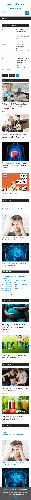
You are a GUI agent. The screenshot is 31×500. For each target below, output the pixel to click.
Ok (15, 497)
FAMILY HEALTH (7, 364)
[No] (29, 493)
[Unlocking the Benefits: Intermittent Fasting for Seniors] (15, 207)
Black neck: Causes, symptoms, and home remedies (22, 32)
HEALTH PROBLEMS (8, 300)
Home (4, 25)
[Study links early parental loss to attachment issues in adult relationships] (15, 235)
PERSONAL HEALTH (8, 80)
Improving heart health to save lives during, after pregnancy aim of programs (15, 327)
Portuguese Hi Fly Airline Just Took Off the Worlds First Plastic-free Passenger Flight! (14, 106)
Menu (6, 18)
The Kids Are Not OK (9, 194)
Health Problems (6, 69)
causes (9, 25)
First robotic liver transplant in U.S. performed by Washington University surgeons (15, 165)
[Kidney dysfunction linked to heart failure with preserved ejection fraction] (15, 261)
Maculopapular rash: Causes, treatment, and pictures (22, 46)
